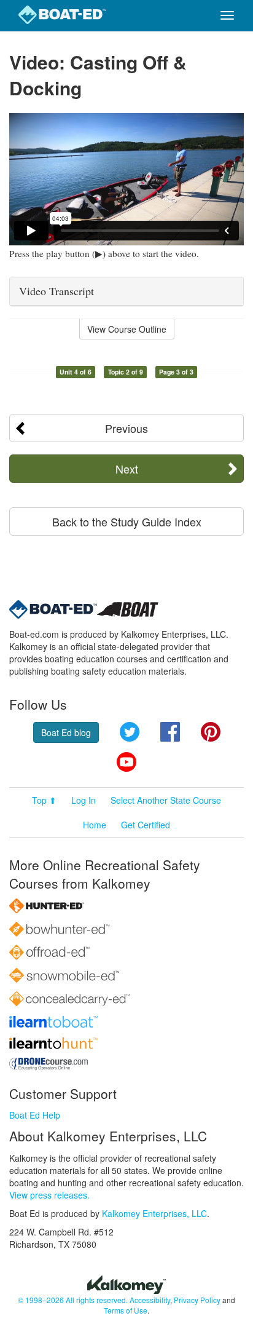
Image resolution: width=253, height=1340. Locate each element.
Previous (126, 428)
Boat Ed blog (66, 732)
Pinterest (210, 732)
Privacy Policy (197, 1299)
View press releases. (49, 1195)
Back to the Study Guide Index (126, 521)
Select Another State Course (166, 800)
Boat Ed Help (34, 1115)
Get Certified (145, 825)
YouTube (126, 762)
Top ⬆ (44, 800)
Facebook (170, 732)
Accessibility (150, 1299)
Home (94, 825)
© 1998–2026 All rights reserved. (73, 1299)
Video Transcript (56, 290)
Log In (83, 800)
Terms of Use (125, 1310)
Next (126, 469)
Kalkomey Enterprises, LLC (154, 1213)
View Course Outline (126, 329)
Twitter (129, 732)
